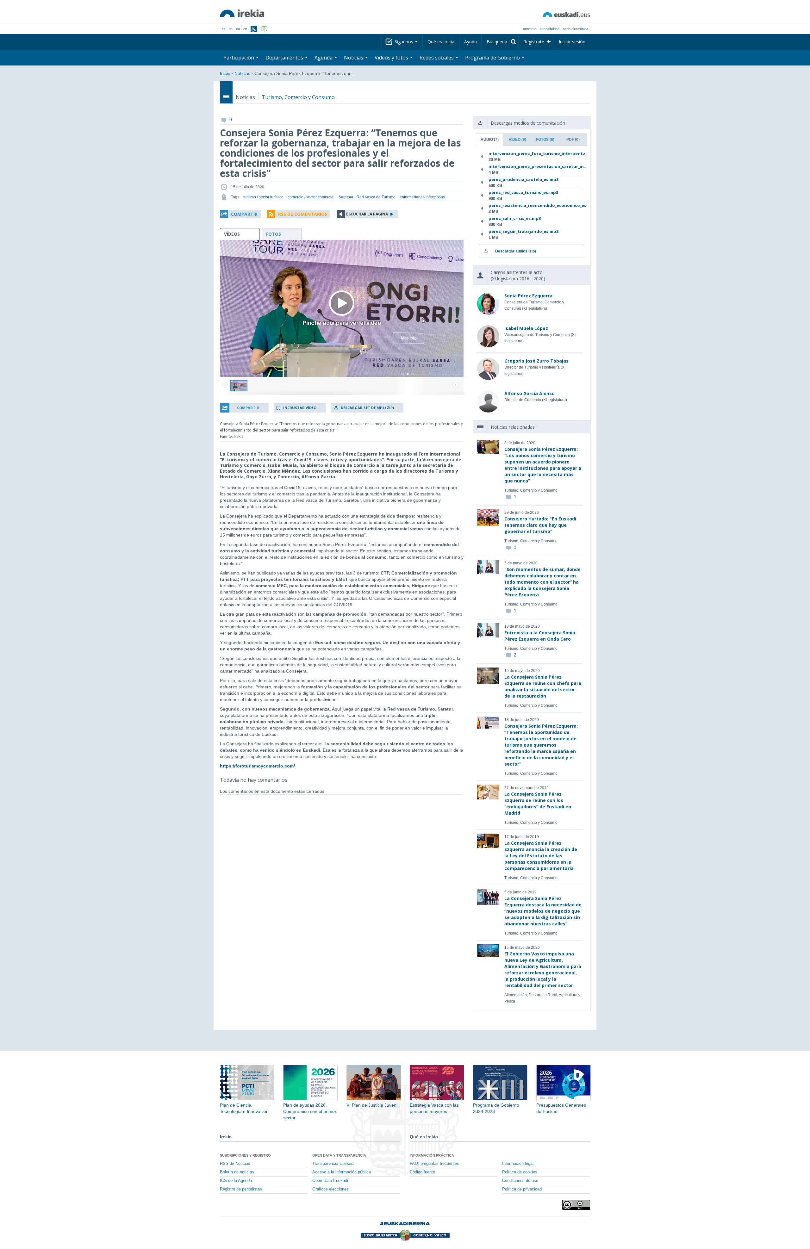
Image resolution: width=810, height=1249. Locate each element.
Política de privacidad (522, 1189)
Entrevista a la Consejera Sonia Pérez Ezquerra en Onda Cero (539, 636)
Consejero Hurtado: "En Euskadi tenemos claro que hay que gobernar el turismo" (540, 525)
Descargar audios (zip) (515, 251)
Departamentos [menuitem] (284, 57)
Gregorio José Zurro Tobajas (536, 361)
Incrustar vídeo (299, 407)
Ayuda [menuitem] (470, 42)
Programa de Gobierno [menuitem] (493, 57)
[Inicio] (242, 13)
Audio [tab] (490, 139)
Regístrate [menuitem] (533, 42)
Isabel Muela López (526, 328)
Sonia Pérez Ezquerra (528, 296)
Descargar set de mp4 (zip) (367, 407)
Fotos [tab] (545, 139)
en (245, 29)
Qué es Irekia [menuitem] (440, 42)
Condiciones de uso (520, 1180)
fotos (273, 234)
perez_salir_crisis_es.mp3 (515, 218)
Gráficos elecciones (330, 1189)
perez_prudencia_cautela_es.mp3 (523, 179)
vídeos (232, 234)
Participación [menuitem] (239, 57)
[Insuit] (254, 29)
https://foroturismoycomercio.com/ (257, 765)
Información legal (517, 1163)
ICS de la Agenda (236, 1180)
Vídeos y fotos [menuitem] (392, 57)
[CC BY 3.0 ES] (576, 1205)
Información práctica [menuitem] (432, 1155)
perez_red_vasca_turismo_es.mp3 (523, 192)
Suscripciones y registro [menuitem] (245, 1155)
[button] (240, 214)
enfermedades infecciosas (422, 197)
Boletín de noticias (237, 1172)
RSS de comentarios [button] (302, 214)
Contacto (529, 29)
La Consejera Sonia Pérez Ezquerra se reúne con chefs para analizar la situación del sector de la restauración (542, 686)
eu (238, 29)
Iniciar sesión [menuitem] (572, 42)
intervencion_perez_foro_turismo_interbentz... (530, 153)
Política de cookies (519, 1172)
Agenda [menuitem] (324, 57)
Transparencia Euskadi (333, 1163)
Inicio (225, 73)
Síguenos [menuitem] (404, 42)
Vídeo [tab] (517, 139)
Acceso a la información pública (341, 1172)
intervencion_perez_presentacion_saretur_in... (530, 166)
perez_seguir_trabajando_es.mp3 (523, 231)
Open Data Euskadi (330, 1180)
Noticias (242, 73)
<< (223, 29)
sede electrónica (575, 29)
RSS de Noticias (235, 1163)
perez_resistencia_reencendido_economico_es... (530, 205)
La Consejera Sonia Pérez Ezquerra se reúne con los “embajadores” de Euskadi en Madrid (537, 803)
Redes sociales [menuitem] (437, 57)
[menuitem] (500, 42)
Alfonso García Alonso (529, 393)
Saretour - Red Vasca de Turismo (367, 197)
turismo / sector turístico (263, 197)
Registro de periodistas (241, 1189)
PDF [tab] (573, 139)
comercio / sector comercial (311, 197)
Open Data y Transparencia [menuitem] (339, 1155)
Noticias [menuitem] (354, 57)
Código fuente (422, 1172)
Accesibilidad (549, 29)
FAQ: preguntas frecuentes (434, 1163)
